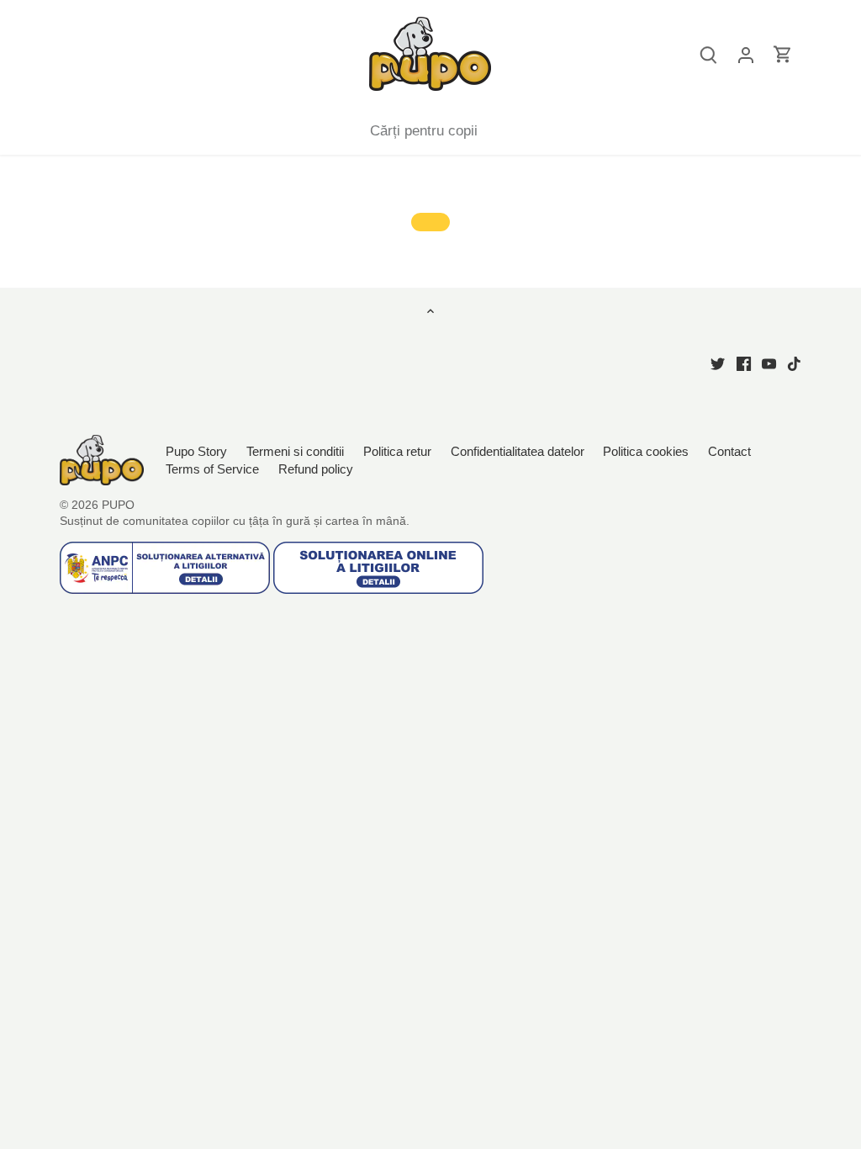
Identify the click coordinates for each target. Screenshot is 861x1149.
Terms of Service (212, 469)
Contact (729, 451)
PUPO (118, 505)
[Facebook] (744, 363)
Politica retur (397, 451)
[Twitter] (717, 363)
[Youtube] (769, 363)
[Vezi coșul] (783, 54)
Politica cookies (646, 451)
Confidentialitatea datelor (517, 451)
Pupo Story (196, 451)
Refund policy (315, 469)
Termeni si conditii (295, 451)
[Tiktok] (794, 363)
